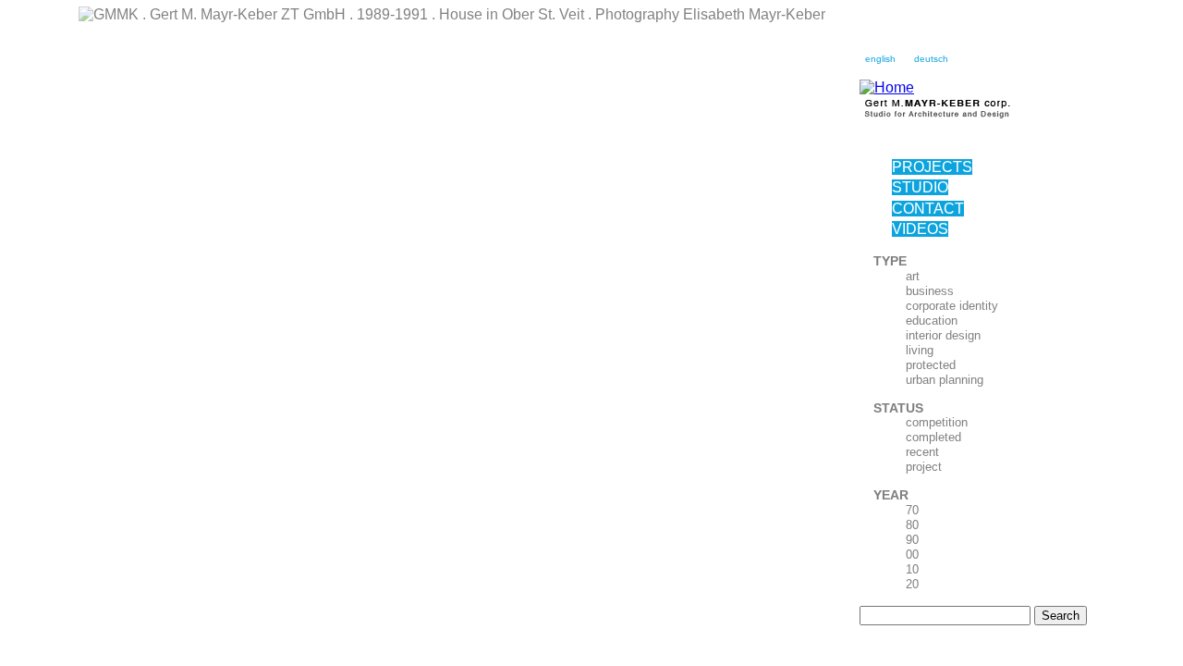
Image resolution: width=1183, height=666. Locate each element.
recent (922, 452)
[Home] (887, 87)
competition (937, 422)
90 (912, 540)
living (919, 350)
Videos (920, 229)
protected (931, 365)
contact (928, 208)
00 (912, 554)
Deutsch (931, 59)
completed (933, 437)
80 (912, 525)
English (880, 59)
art (913, 276)
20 (912, 584)
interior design (943, 335)
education (931, 320)
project (924, 467)
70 (912, 510)
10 (912, 569)
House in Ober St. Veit (128, 39)
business (930, 291)
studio (920, 187)
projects (932, 167)
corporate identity (952, 306)
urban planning (944, 380)
